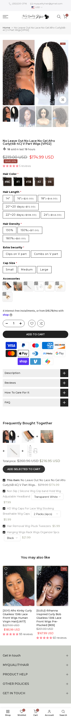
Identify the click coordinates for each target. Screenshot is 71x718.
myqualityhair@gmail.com (47, 3)
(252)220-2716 (19, 3)
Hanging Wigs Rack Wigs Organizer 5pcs (33, 532)
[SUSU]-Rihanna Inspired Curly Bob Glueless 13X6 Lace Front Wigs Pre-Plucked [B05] (48, 618)
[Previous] (10, 72)
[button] (11, 166)
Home (6, 27)
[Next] (61, 72)
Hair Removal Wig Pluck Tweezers (29, 526)
